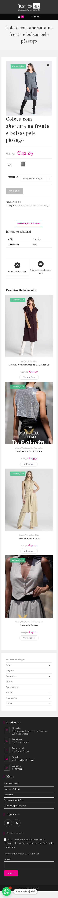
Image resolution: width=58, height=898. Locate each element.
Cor (9, 165)
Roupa (9, 665)
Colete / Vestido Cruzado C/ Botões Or (29, 365)
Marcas (9, 692)
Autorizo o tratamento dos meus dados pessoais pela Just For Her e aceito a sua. (28, 843)
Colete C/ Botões (29, 625)
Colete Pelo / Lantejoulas (29, 451)
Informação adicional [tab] (29, 223)
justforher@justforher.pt (23, 760)
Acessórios (11, 676)
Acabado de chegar (15, 660)
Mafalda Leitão (27, 448)
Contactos (8, 795)
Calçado (10, 671)
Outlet (40, 205)
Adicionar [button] (29, 464)
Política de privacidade (15, 806)
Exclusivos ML (13, 687)
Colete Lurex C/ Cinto (29, 538)
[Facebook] (8, 823)
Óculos (9, 681)
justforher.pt (17, 769)
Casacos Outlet (24, 205)
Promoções (38, 448)
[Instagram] (17, 823)
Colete (34, 205)
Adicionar (14, 191)
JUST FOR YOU (11, 784)
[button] (48, 65)
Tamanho (12, 177)
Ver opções (29, 377)
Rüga (46, 205)
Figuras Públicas (12, 789)
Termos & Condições (13, 800)
